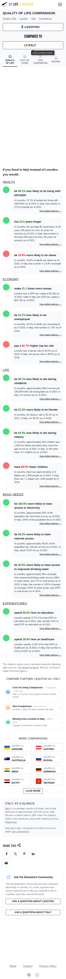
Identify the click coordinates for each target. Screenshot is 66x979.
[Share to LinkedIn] (33, 854)
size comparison (20, 831)
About (12, 966)
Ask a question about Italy (33, 912)
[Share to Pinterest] (24, 854)
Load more (33, 791)
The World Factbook (28, 667)
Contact (28, 966)
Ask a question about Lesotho (33, 901)
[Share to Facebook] (6, 854)
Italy (7, 808)
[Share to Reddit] (6, 863)
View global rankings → (50, 211)
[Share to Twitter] (15, 854)
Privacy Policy (48, 966)
